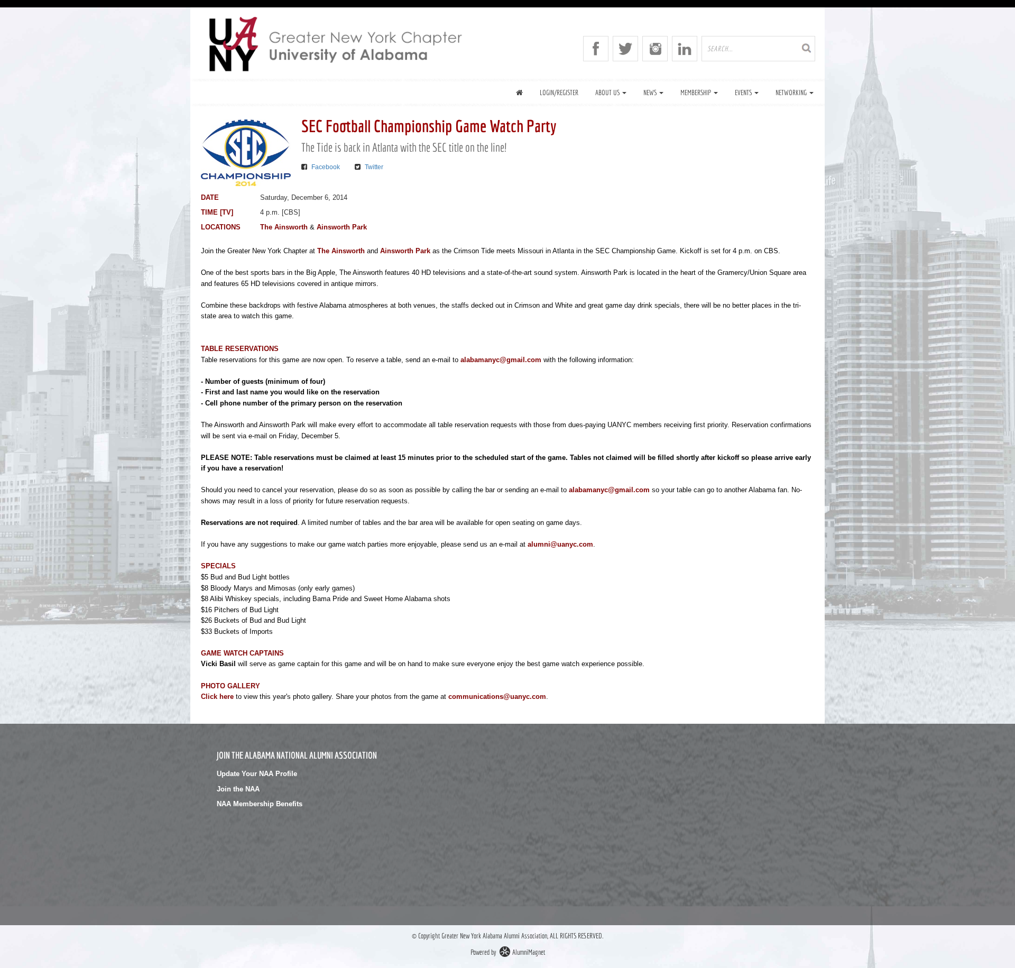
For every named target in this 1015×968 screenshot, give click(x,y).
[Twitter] (625, 48)
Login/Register (559, 92)
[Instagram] (655, 48)
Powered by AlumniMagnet (507, 952)
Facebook (325, 167)
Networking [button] (792, 92)
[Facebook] (595, 48)
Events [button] (744, 92)
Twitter (374, 167)
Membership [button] (696, 92)
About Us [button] (608, 92)
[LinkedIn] (684, 48)
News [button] (650, 92)
